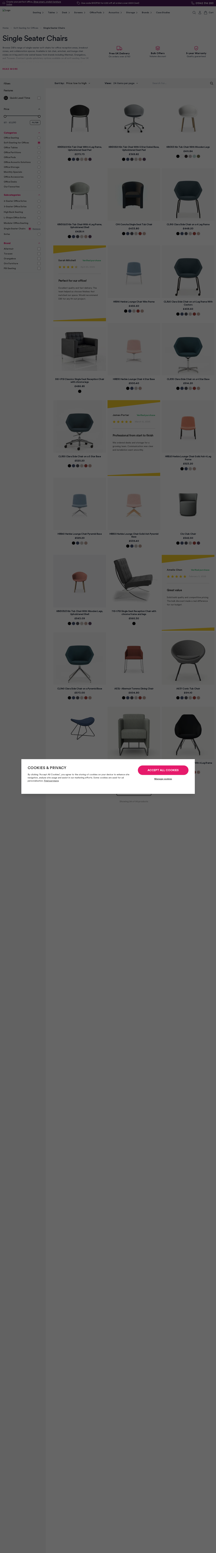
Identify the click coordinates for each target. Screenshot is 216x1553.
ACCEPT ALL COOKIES (163, 770)
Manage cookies (163, 779)
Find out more (51, 781)
